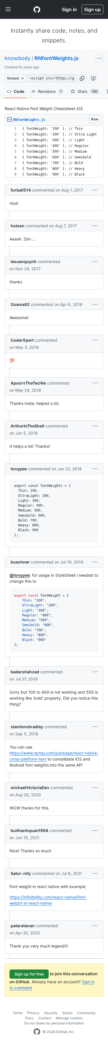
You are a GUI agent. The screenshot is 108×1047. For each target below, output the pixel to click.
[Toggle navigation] (8, 9)
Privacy (33, 1013)
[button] (82, 78)
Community (86, 1013)
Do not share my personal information (54, 1023)
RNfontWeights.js (57, 58)
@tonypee (20, 575)
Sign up (92, 9)
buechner (20, 562)
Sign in (69, 9)
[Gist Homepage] (36, 9)
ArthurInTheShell (27, 425)
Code (19, 91)
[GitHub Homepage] (36, 1032)
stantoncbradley (27, 726)
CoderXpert (22, 340)
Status (67, 1013)
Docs (29, 1018)
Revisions (50, 91)
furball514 (21, 190)
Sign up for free (29, 974)
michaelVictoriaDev (30, 787)
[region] (54, 152)
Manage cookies (69, 1018)
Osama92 (20, 304)
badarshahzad (25, 671)
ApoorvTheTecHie (28, 383)
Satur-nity (21, 873)
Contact (44, 1018)
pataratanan (23, 925)
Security (51, 1013)
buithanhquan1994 (29, 830)
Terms (17, 1013)
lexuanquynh (24, 261)
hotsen (17, 225)
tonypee (19, 468)
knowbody (18, 58)
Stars (87, 91)
